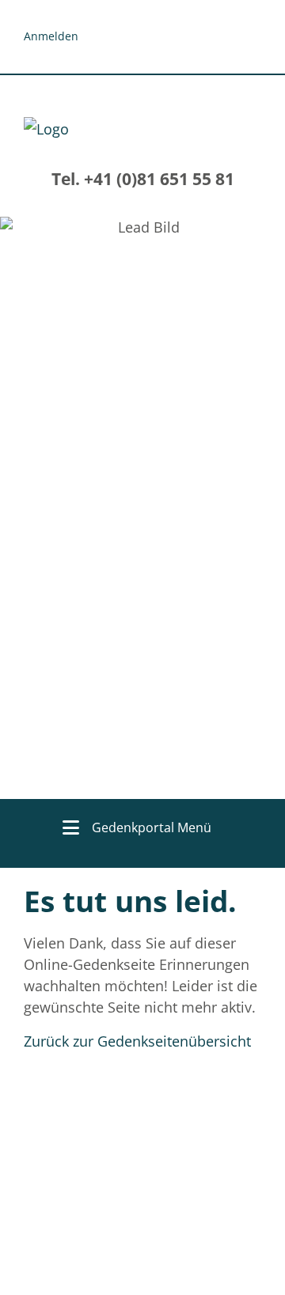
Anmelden (51, 36)
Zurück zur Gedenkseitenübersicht (137, 1041)
